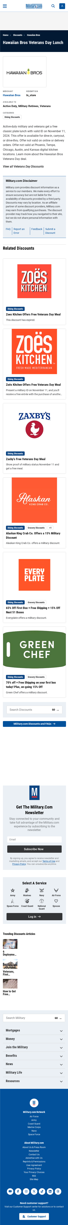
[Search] (53, 6)
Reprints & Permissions (34, 1161)
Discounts (17, 35)
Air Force (34, 1116)
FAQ (8, 229)
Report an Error (19, 231)
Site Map (34, 1179)
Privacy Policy (19, 864)
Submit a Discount (50, 231)
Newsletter (34, 1151)
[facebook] (18, 1191)
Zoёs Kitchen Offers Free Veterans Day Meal (33, 384)
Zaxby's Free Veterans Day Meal (25, 459)
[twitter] (34, 1191)
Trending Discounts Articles (19, 934)
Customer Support (36, 1216)
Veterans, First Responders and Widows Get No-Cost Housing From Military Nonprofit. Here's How (10, 973)
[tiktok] (42, 1191)
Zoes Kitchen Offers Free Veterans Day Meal (33, 314)
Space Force (34, 1134)
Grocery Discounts (36, 527)
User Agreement (34, 1165)
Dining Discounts (12, 117)
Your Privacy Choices (34, 1172)
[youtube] (10, 1191)
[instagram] (26, 1191)
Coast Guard (34, 1124)
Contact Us (34, 1154)
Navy (34, 1131)
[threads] (58, 1191)
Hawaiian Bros (33, 35)
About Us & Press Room (34, 1147)
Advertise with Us (34, 1158)
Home (5, 35)
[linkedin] (50, 1191)
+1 (50, 527)
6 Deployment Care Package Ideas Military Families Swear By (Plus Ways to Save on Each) (10, 953)
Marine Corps (34, 1127)
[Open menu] (5, 6)
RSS (34, 1176)
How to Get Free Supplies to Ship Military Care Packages (9, 993)
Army (34, 1120)
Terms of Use (48, 861)
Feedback (36, 229)
